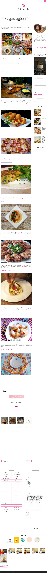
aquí (23, 58)
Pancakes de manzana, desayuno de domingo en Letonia (35, 505)
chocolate (16, 490)
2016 (27, 511)
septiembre (28, 485)
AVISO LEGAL (2, 566)
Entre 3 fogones (15, 310)
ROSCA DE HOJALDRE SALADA (6, 349)
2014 (27, 513)
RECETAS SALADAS (14, 1)
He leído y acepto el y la (40, 92)
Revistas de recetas (34, 14)
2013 (26, 514)
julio (27, 487)
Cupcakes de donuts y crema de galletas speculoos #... (35, 497)
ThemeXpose (9, 571)
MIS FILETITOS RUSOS (5, 237)
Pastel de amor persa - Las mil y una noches (33, 501)
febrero (28, 493)
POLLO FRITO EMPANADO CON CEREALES (9, 74)
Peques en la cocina (6, 484)
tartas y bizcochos (17, 509)
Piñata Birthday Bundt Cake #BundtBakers (33, 503)
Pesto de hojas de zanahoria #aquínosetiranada (34, 510)
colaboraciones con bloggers (21, 408)
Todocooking (27, 344)
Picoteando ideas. (23, 266)
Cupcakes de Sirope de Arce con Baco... (20, 426)
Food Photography (22, 1)
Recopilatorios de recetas (16, 409)
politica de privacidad (37, 92)
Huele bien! (22, 157)
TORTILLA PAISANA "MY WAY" (6, 162)
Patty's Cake (29, 102)
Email (35, 84)
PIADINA (2, 201)
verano (6, 511)
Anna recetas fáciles (9, 131)
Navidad (6, 482)
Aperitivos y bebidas (17, 474)
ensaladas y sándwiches (16, 492)
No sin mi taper (21, 198)
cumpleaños (6, 492)
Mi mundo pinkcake (20, 232)
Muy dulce (16, 480)
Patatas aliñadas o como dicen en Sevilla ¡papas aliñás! (44, 139)
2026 (27, 471)
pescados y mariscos (17, 503)
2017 (26, 481)
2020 (27, 478)
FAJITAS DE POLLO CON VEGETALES (7, 270)
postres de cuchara (6, 505)
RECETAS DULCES (7, 1)
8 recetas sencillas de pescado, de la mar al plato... (34, 504)
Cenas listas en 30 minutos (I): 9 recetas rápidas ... (34, 499)
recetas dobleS (16, 505)
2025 (27, 472)
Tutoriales (5, 488)
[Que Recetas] (40, 101)
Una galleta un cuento (24, 14)
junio (27, 488)
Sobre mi (9, 14)
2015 (27, 512)
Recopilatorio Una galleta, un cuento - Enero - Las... (35, 500)
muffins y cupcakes (6, 501)
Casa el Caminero (8, 378)
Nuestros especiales (17, 482)
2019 (27, 479)
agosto (28, 486)
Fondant (17, 476)
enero (28, 494)
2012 (26, 515)
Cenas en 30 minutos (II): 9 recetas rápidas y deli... (34, 495)
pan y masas (16, 501)
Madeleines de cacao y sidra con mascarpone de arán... (35, 496)
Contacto (29, 1)
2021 (26, 477)
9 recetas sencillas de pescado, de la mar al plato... (34, 502)
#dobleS (6, 472)
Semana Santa (17, 486)
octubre (28, 484)
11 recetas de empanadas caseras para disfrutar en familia (44, 112)
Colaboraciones (16, 14)
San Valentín (6, 486)
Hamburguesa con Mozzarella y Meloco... (4, 426)
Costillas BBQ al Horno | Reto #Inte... (12, 426)
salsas (6, 507)
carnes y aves (6, 490)
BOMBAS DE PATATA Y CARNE (6, 106)
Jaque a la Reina (6, 480)
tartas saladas (6, 509)
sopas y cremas (16, 507)
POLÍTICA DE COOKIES (4, 565)
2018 (27, 480)
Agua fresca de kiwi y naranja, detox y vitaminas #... (34, 498)
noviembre (28, 483)
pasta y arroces (6, 503)
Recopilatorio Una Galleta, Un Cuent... (28, 426)
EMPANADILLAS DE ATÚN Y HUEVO (7, 314)
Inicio (2, 1)
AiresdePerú (17, 472)
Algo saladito (12, 408)
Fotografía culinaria (6, 478)
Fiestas (6, 476)
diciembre (28, 482)
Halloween (16, 478)
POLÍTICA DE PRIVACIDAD (4, 567)
